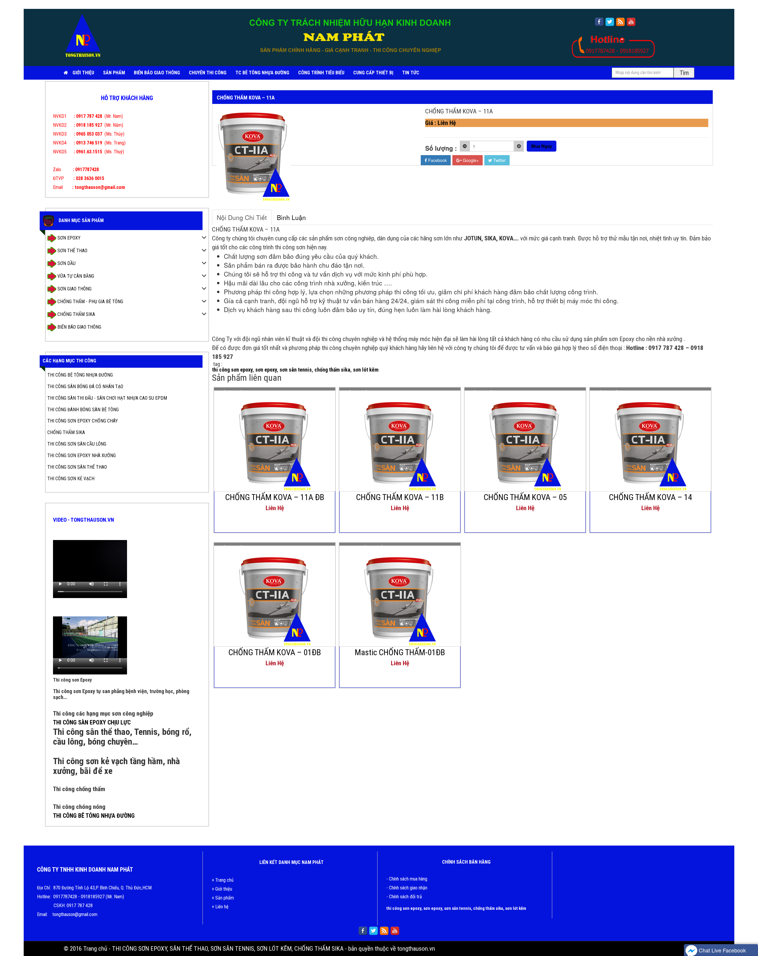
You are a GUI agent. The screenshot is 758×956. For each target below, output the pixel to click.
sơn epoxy (266, 370)
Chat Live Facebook (721, 950)
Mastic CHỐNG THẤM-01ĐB (400, 652)
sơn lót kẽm (365, 370)
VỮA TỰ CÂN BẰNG (75, 276)
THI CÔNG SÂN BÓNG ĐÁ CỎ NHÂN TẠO (85, 386)
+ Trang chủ (223, 880)
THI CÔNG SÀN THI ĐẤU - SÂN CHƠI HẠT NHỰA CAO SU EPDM (107, 398)
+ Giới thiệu (222, 889)
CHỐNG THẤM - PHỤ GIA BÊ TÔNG (89, 301)
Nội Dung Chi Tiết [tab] (242, 217)
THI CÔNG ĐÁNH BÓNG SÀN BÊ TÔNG (83, 409)
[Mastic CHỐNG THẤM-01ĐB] (400, 596)
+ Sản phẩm (223, 898)
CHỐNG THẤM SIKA (75, 314)
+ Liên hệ (220, 907)
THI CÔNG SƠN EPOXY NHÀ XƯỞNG (81, 455)
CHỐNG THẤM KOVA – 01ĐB (274, 652)
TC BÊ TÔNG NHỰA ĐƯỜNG (262, 72)
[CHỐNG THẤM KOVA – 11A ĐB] (275, 440)
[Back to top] (747, 933)
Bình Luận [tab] (291, 217)
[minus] (465, 146)
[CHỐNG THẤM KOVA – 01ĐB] (275, 596)
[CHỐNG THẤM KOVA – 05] (525, 440)
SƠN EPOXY (68, 237)
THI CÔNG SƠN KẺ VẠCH (70, 478)
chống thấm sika (332, 370)
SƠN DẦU (66, 263)
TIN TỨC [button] (410, 72)
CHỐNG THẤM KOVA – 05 (525, 497)
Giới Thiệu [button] (83, 72)
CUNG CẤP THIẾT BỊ (373, 72)
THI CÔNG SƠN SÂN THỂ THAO (77, 467)
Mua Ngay (541, 146)
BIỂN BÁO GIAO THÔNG (157, 72)
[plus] (519, 146)
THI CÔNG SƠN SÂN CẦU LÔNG (76, 444)
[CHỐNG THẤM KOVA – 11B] (400, 440)
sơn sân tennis (296, 370)
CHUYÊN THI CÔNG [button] (208, 72)
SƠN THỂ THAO (71, 250)
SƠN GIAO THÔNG (73, 288)
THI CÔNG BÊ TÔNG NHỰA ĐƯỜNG (80, 375)
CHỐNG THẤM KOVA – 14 (650, 497)
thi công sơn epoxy (232, 370)
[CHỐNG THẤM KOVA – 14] (651, 440)
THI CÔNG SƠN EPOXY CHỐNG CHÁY (82, 421)
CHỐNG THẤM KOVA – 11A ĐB (274, 497)
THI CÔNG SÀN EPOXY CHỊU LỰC (92, 722)
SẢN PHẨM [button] (114, 72)
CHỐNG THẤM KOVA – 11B (400, 497)
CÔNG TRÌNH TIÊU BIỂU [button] (321, 72)
